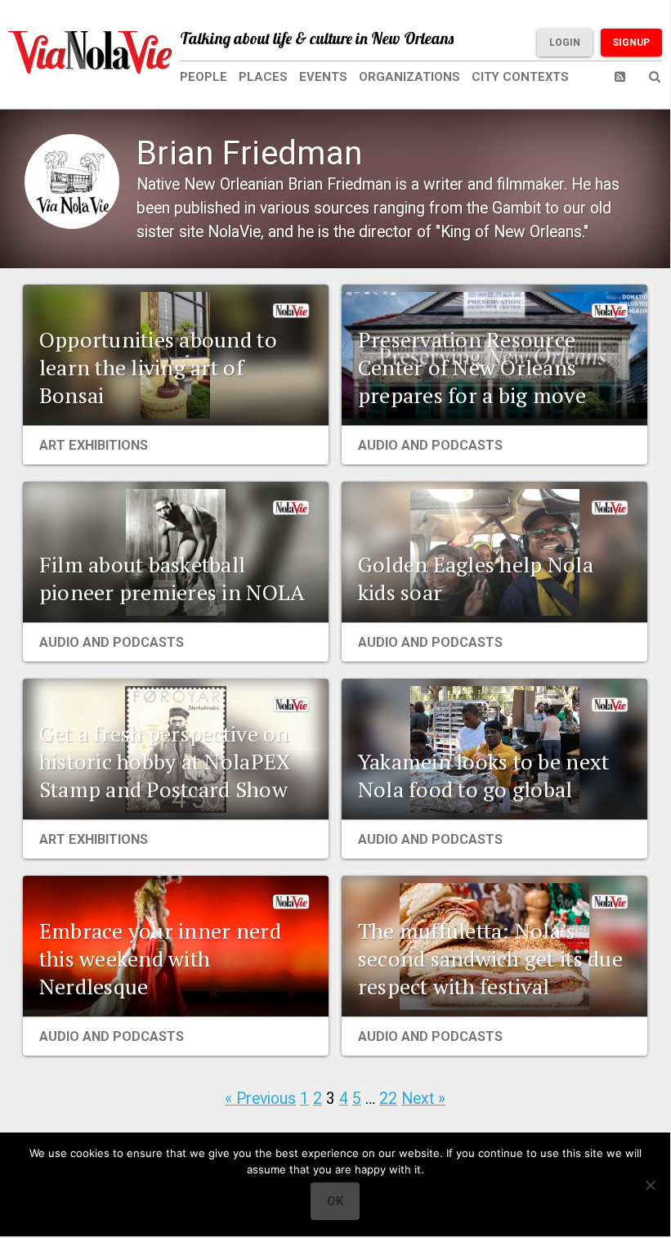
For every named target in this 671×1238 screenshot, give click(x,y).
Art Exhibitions (93, 445)
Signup (631, 42)
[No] (650, 1185)
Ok (335, 1201)
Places (263, 77)
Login (564, 42)
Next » (423, 1098)
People (203, 77)
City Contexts (520, 77)
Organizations (409, 77)
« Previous (260, 1098)
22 (388, 1098)
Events (323, 77)
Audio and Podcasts (430, 445)
